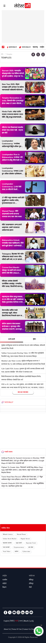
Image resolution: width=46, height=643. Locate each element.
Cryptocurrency (19, 547)
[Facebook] (5, 612)
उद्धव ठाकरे (19, 543)
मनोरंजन (32, 576)
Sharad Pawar (21, 535)
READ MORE (23, 392)
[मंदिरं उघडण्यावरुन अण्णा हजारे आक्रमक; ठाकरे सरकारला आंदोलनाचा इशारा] (35, 227)
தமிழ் (32, 621)
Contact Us (27, 629)
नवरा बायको (6, 547)
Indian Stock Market (9, 539)
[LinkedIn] (23, 612)
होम (2, 54)
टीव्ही (30, 587)
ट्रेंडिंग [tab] (34, 339)
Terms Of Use (16, 629)
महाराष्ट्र (35, 47)
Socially (26, 47)
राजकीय (4, 580)
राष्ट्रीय (42, 47)
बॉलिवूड (31, 580)
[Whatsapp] (43, 54)
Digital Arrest (25, 539)
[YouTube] (14, 612)
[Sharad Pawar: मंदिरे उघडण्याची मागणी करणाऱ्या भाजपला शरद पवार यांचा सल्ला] (35, 214)
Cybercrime (26, 552)
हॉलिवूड (31, 583)
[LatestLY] (22, 6)
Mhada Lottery (8, 535)
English (6, 621)
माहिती (4, 583)
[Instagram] (18, 612)
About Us (7, 629)
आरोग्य (16, 552)
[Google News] (27, 612)
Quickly (13, 47)
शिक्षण (4, 587)
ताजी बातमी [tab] (11, 339)
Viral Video (6, 552)
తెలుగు (26, 621)
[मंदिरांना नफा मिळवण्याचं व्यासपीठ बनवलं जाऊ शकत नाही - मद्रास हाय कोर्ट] (35, 130)
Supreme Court (31, 543)
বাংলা (21, 621)
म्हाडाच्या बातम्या (7, 543)
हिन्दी (11, 621)
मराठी (16, 621)
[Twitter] (38, 54)
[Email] (31, 612)
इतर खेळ (30, 547)
